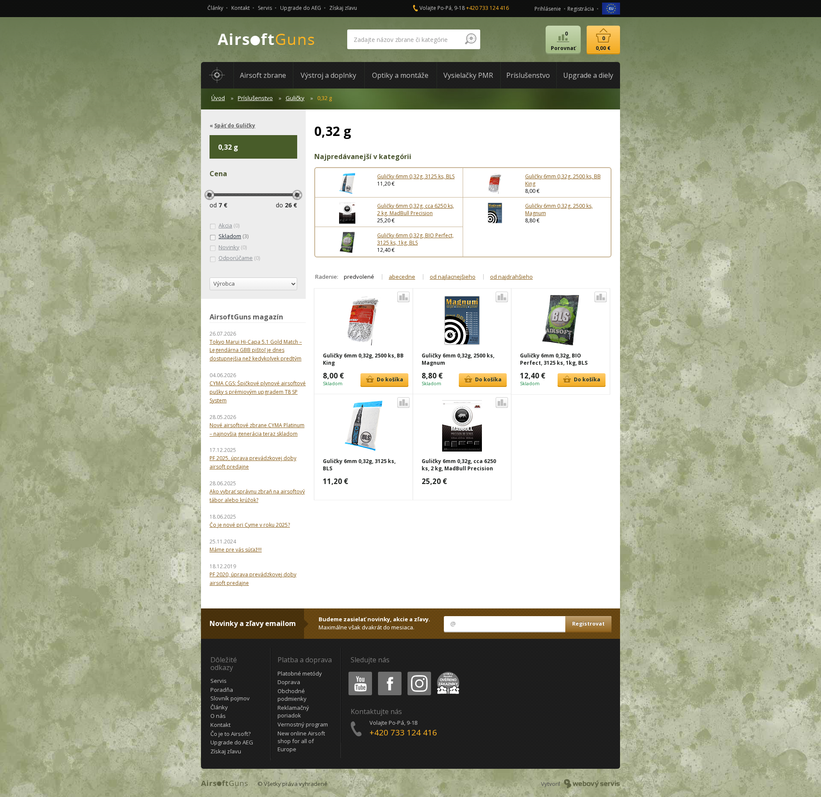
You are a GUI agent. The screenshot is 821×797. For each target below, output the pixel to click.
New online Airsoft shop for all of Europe (301, 741)
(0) (229, 225)
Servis (265, 8)
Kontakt (240, 8)
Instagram (419, 673)
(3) (233, 236)
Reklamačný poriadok (293, 712)
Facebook (389, 673)
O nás (218, 716)
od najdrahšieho (511, 276)
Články (215, 8)
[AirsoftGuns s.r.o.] (266, 39)
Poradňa (221, 690)
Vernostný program (303, 724)
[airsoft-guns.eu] (611, 8)
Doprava (289, 682)
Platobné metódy (300, 673)
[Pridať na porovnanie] (403, 297)
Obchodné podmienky (292, 695)
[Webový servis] (592, 783)
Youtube (358, 673)
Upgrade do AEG (300, 8)
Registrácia (580, 8)
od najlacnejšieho (452, 276)
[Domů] (217, 75)
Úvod (218, 98)
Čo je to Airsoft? (230, 734)
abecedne (402, 276)
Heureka (446, 673)
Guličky (295, 98)
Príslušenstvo (255, 98)
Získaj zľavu (343, 8)
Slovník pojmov (230, 698)
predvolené (359, 276)
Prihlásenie (548, 8)
